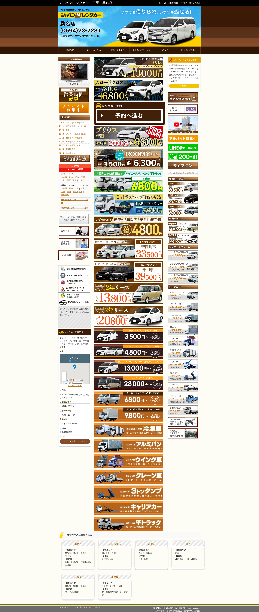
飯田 (78, 145)
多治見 (83, 134)
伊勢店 (114, 577)
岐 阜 (61, 134)
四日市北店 (115, 544)
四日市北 (75, 138)
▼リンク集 (77, 607)
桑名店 (78, 544)
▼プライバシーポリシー (93, 607)
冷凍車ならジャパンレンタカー (74, 208)
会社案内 (183, 3)
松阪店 (78, 577)
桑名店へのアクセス (141, 50)
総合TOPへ (163, 3)
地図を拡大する (75, 385)
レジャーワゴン (68, 174)
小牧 (78, 126)
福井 (68, 141)
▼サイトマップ (64, 607)
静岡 (68, 149)
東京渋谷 (65, 194)
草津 (68, 153)
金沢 (73, 141)
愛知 (71, 177)
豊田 (68, 126)
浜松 (73, 149)
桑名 (68, 138)
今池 (82, 122)
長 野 (61, 145)
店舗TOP (70, 50)
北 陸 (61, 141)
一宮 (84, 126)
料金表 (185, 86)
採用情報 (174, 3)
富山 (78, 141)
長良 (77, 134)
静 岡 (61, 149)
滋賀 (75, 180)
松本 (68, 145)
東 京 (61, 130)
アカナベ (69, 134)
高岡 (84, 141)
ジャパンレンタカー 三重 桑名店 (85, 3)
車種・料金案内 (117, 50)
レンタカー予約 (94, 50)
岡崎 (73, 126)
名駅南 (76, 122)
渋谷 (68, 130)
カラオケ (165, 50)
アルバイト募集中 (188, 50)
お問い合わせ (195, 3)
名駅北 (68, 122)
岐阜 (77, 177)
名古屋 (61, 122)
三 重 (61, 138)
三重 (83, 177)
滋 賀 (61, 153)
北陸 (63, 180)
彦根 (73, 153)
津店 (188, 544)
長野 (73, 145)
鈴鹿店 (151, 544)
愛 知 (61, 126)
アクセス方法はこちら (75, 441)
